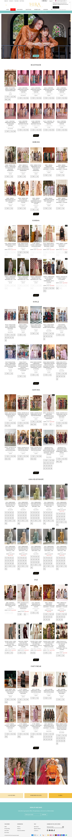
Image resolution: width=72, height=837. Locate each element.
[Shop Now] (19, 771)
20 (50, 463)
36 (5, 340)
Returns (18, 826)
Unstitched (28, 9)
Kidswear (45, 9)
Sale (13, 9)
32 (10, 337)
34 (12, 337)
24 (44, 465)
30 (8, 337)
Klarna (60, 795)
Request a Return (37, 828)
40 (5, 520)
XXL (14, 96)
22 (52, 463)
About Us (6, 0)
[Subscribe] (63, 827)
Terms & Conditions (21, 830)
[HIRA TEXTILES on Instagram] (47, 830)
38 (51, 468)
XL (12, 96)
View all (36, 135)
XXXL (6, 99)
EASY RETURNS (11, 795)
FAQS (5, 826)
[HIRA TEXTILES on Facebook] (49, 830)
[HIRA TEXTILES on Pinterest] (52, 830)
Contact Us (11, 0)
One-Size (33, 652)
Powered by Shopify (15, 835)
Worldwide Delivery (36, 795)
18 (8, 512)
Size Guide (16, 0)
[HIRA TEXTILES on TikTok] (54, 830)
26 (14, 335)
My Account (36, 826)
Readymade (19, 9)
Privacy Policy (7, 828)
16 (5, 512)
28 (5, 337)
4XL (9, 99)
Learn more (56, 7)
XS (57, 285)
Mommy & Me (37, 9)
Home (7, 9)
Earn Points (22, 0)
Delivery (19, 828)
